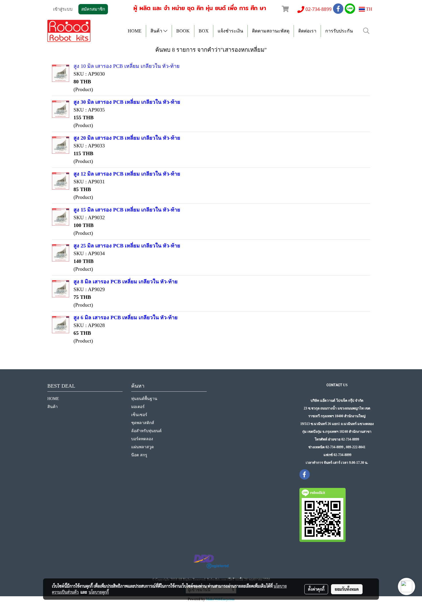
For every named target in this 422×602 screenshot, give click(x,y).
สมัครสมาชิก (93, 9)
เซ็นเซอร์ (139, 415)
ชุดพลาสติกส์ (142, 423)
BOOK (183, 30)
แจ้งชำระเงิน (230, 30)
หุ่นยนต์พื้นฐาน (144, 399)
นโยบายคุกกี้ (99, 592)
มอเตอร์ (138, 407)
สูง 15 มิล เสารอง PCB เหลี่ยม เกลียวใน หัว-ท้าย (126, 210)
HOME (135, 30)
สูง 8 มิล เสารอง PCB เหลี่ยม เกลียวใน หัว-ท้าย (125, 281)
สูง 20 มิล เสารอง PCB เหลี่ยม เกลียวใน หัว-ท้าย (126, 138)
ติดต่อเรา (307, 30)
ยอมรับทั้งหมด (347, 589)
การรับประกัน (339, 30)
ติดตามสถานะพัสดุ (270, 30)
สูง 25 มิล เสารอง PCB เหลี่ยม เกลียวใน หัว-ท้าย (126, 246)
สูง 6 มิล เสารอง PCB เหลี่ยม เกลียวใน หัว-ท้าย (125, 317)
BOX (204, 30)
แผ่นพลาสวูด (142, 447)
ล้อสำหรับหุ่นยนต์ (146, 431)
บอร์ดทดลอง (142, 439)
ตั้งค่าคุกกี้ (316, 589)
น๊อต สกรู (139, 455)
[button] (366, 30)
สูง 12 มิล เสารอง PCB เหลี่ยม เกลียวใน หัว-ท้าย (126, 174)
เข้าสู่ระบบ (63, 9)
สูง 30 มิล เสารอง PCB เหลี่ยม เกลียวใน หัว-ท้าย (126, 102)
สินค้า (156, 30)
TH (368, 9)
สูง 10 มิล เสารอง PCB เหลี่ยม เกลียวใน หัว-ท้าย (126, 66)
